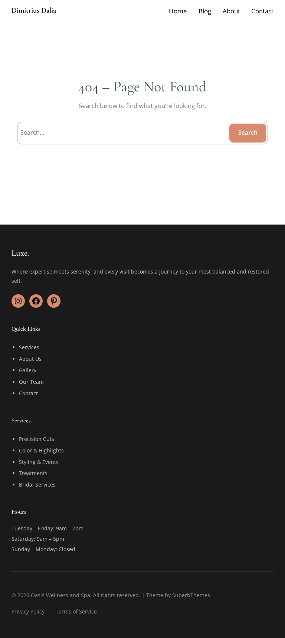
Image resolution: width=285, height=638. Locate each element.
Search (248, 132)
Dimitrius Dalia (34, 10)
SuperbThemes (191, 595)
